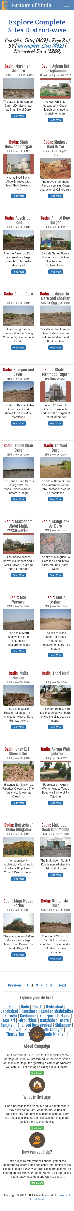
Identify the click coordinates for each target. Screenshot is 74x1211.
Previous (15, 985)
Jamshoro (29, 1011)
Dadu (25, 1006)
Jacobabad (9, 1011)
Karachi (11, 1015)
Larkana (63, 1015)
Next (62, 985)
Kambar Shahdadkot (57, 1011)
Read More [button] (18, 115)
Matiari (9, 1020)
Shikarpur (63, 1025)
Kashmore (28, 1015)
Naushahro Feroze (54, 1020)
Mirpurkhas (27, 1020)
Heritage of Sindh (30, 5)
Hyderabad (54, 1006)
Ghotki (37, 1006)
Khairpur (46, 1015)
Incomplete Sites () (40, 45)
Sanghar (7, 1025)
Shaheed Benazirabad (35, 1025)
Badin (13, 1006)
